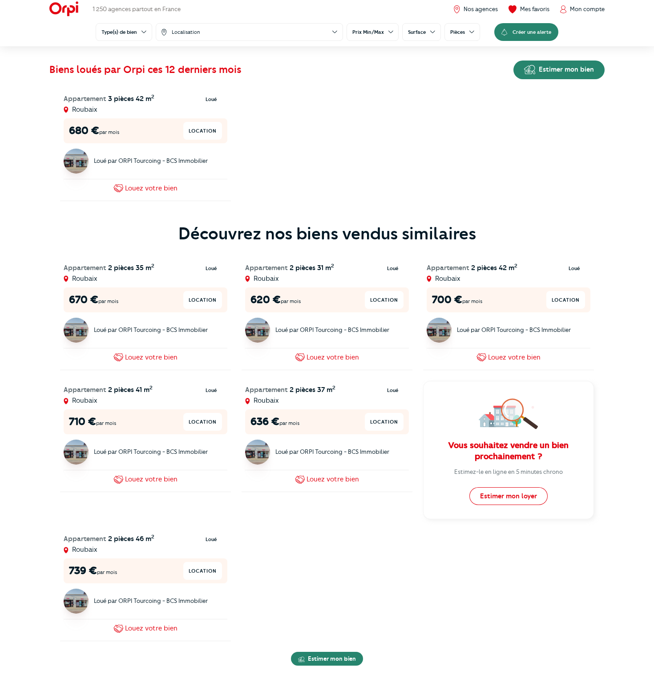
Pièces (457, 32)
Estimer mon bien (565, 69)
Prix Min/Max (368, 32)
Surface (417, 32)
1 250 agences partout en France (137, 8)
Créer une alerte (532, 32)
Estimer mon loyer (508, 496)
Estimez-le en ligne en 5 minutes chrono (508, 471)
